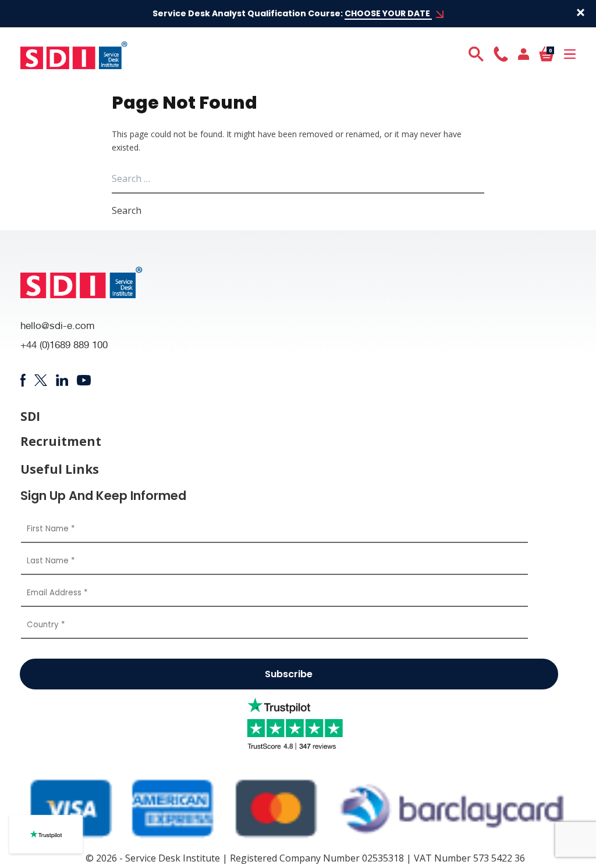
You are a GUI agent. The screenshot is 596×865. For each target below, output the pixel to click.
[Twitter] (40, 380)
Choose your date (388, 13)
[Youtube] (84, 380)
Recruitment (60, 441)
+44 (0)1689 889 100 (64, 346)
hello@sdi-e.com (57, 327)
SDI (30, 416)
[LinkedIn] (62, 380)
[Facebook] (23, 380)
